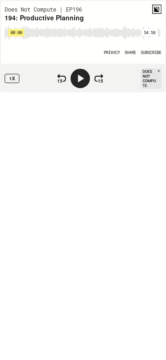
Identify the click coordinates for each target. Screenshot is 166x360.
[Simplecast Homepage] (156, 9)
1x (12, 78)
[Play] (80, 78)
